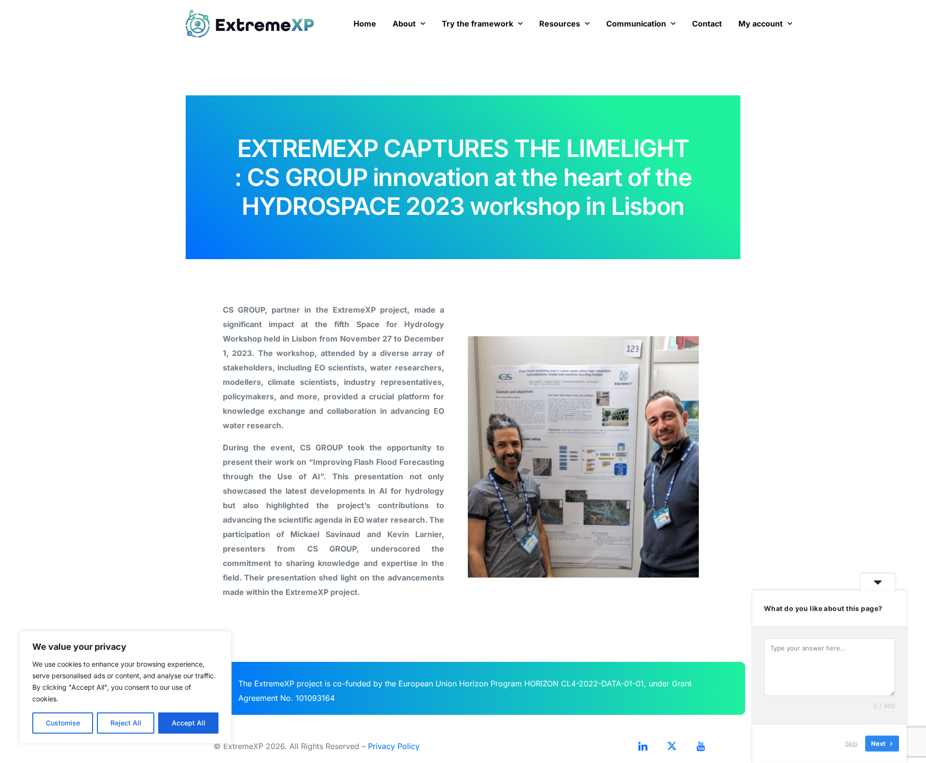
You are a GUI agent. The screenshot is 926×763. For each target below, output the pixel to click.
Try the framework (477, 23)
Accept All (188, 723)
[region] (125, 687)
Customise (63, 723)
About (404, 23)
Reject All (125, 723)
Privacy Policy (394, 746)
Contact (707, 23)
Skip (851, 743)
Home (365, 23)
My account (760, 23)
